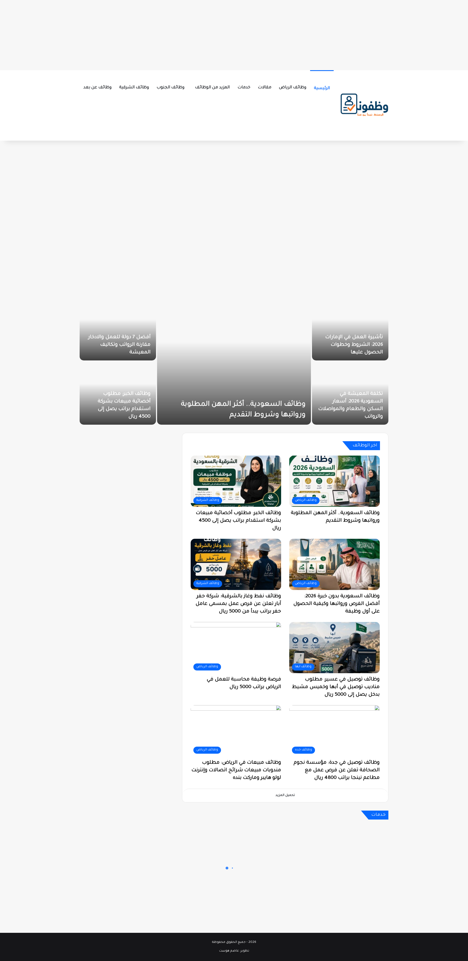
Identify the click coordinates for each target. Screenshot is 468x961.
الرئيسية (322, 88)
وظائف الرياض (292, 87)
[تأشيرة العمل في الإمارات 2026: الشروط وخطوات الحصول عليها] (350, 328)
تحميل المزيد (285, 795)
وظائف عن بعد (97, 87)
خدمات (244, 87)
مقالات (264, 87)
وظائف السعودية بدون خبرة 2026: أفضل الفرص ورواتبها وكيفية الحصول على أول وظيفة (336, 604)
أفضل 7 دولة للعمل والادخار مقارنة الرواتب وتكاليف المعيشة (119, 345)
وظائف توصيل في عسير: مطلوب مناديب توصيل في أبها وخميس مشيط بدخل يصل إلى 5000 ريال (336, 687)
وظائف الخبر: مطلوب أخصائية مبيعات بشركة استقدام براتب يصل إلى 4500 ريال (238, 521)
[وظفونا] (364, 105)
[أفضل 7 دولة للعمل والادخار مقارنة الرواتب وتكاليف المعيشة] (118, 328)
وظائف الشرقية (134, 87)
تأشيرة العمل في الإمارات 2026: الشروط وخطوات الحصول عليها (354, 345)
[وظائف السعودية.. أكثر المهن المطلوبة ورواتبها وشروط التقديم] (234, 361)
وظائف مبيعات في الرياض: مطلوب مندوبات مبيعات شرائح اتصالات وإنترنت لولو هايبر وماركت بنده (236, 770)
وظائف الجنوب (170, 87)
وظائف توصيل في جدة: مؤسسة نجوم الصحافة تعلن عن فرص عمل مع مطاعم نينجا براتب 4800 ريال (337, 770)
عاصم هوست (229, 951)
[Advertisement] (234, 34)
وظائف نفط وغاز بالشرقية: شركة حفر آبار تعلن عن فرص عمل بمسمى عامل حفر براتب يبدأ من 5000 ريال (238, 604)
